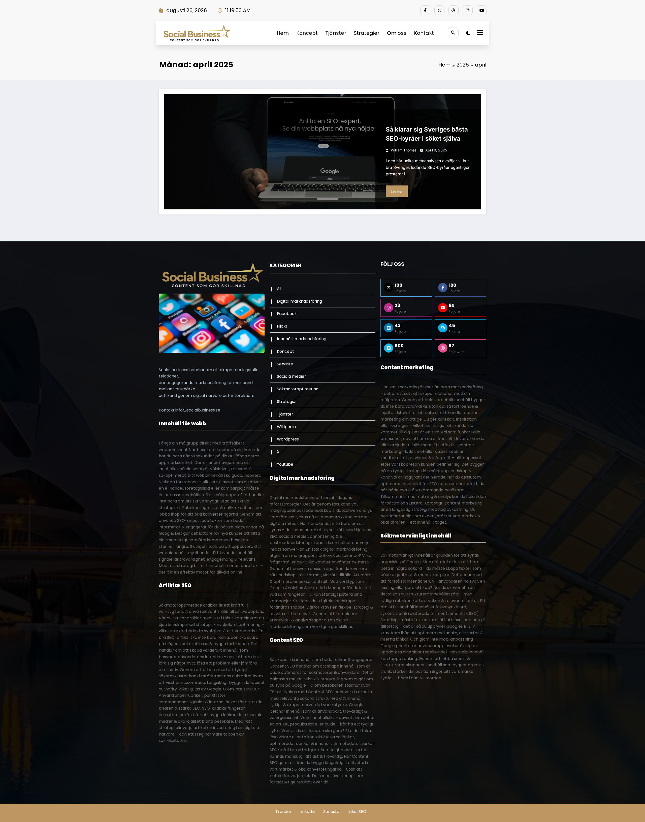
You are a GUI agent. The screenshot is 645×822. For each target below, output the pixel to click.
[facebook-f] (425, 10)
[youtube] (482, 10)
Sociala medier (291, 376)
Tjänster (335, 33)
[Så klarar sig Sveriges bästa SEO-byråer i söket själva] (322, 151)
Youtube (285, 464)
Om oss (396, 33)
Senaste (285, 364)
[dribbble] (453, 10)
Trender (283, 811)
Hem (283, 33)
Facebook (287, 314)
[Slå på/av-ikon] (479, 33)
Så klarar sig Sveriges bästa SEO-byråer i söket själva (427, 134)
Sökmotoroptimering (297, 389)
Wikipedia (286, 427)
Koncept (307, 33)
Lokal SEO (356, 811)
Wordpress (393, 120)
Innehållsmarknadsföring (301, 339)
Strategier (366, 33)
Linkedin (307, 811)
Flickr (282, 326)
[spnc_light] (468, 33)
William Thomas (403, 150)
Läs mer (397, 191)
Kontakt (424, 33)
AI (279, 289)
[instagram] (468, 10)
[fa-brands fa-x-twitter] (439, 10)
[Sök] (453, 32)
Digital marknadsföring (299, 301)
